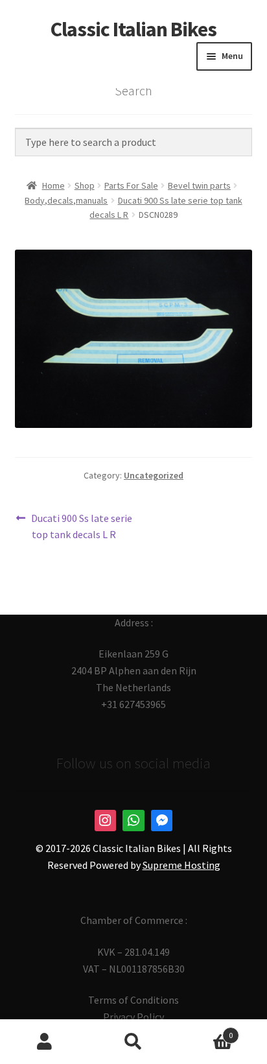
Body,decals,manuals (66, 200)
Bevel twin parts (199, 185)
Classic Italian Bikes (133, 29)
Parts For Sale (131, 185)
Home (53, 185)
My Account (44, 1042)
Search (133, 1042)
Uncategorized (153, 475)
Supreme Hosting (181, 864)
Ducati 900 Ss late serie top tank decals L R (81, 526)
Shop (85, 185)
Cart (205, 1030)
